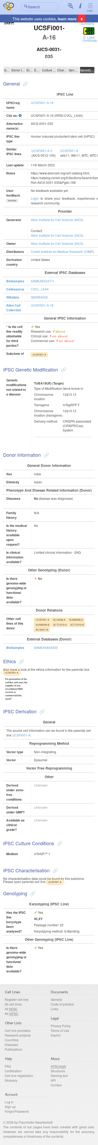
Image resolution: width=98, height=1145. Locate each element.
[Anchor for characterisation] (54, 870)
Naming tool (59, 1075)
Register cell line (16, 999)
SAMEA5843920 (46, 647)
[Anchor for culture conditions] (58, 843)
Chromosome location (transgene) (48, 413)
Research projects (18, 1035)
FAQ (8, 1066)
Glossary (11, 1080)
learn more (67, 18)
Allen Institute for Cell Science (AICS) (57, 219)
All (11, 1009)
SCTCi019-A (60, 624)
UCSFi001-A (69, 150)
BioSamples (15, 281)
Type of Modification (48, 388)
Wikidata (12, 297)
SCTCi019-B (77, 624)
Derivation (37, 70)
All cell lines (13, 1004)
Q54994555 (39, 297)
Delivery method (45, 421)
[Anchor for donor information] (45, 454)
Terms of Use (60, 1030)
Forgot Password (17, 1111)
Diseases (11, 1044)
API (53, 1080)
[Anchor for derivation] (41, 711)
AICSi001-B (42, 629)
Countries (12, 1040)
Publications (13, 1049)
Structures (58, 1071)
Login (90, 10)
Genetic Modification (87, 70)
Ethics (29, 70)
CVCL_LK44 (40, 289)
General (7, 70)
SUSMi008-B (42, 624)
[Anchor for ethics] (20, 661)
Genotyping (73, 70)
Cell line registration (19, 1075)
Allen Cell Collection (13, 307)
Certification (13, 1071)
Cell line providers (18, 1030)
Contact (56, 1085)
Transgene (41, 405)
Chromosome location (43, 396)
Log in (9, 1102)
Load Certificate (90, 38)
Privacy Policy (61, 1026)
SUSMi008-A (76, 620)
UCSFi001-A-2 (41, 150)
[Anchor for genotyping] (32, 893)
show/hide (12, 200)
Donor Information (18, 70)
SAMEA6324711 (43, 281)
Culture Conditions (49, 70)
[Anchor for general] (24, 83)
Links (54, 1009)
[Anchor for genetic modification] (62, 369)
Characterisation (62, 70)
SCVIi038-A (59, 620)
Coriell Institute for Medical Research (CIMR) (62, 251)
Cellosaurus (15, 289)
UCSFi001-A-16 (42, 102)
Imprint (55, 1035)
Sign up (10, 1106)
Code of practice (62, 1004)
